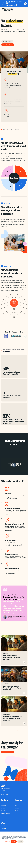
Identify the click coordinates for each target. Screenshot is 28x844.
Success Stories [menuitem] (18, 803)
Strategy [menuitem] (3, 808)
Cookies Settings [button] (7, 841)
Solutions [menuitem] (4, 800)
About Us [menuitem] (4, 823)
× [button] (25, 834)
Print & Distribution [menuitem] (5, 816)
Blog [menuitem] (16, 805)
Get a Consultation (8, 44)
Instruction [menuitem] (3, 803)
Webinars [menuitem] (17, 810)
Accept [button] (13, 841)
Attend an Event (7, 41)
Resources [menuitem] (19, 800)
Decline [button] (20, 841)
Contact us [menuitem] (3, 828)
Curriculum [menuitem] (3, 810)
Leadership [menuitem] (3, 805)
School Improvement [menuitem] (5, 813)
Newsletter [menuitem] (17, 808)
